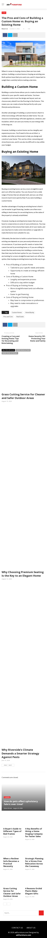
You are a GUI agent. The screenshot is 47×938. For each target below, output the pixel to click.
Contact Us (17, 928)
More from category (10, 353)
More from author (23, 350)
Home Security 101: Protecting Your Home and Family (37, 338)
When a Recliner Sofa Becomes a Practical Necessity (11, 862)
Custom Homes (17, 312)
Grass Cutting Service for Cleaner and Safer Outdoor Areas (23, 396)
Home (4, 12)
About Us (31, 928)
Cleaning (7, 797)
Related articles (8, 350)
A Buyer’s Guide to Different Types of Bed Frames (12, 831)
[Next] (8, 904)
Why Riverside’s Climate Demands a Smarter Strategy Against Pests (20, 753)
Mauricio (5, 29)
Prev (5, 765)
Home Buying (29, 312)
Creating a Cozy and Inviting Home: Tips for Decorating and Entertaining (10, 339)
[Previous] (5, 904)
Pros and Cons (8, 316)
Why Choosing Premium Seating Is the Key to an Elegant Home (23, 573)
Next (10, 765)
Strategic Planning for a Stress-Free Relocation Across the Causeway (34, 862)
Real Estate (20, 316)
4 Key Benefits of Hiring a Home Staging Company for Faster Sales (34, 832)
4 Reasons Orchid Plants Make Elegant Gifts (33, 891)
